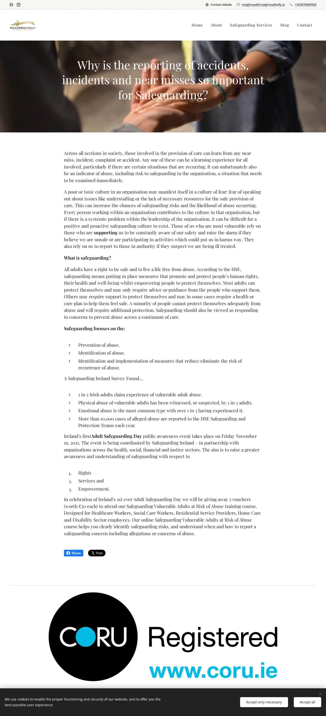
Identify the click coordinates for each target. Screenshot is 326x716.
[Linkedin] (18, 5)
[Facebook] (11, 5)
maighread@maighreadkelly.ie (263, 4)
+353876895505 (305, 4)
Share (76, 553)
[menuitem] (197, 25)
